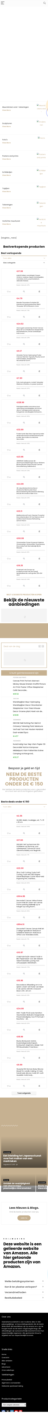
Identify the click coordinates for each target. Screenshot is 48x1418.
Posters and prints (19, 677)
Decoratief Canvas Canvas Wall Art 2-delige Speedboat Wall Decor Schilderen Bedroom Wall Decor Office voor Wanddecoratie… (30, 932)
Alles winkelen (7, 1361)
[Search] (44, 3)
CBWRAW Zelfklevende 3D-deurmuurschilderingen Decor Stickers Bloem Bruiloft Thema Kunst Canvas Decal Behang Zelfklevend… (31, 463)
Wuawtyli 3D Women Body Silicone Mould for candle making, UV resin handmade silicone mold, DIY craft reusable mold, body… (30, 1072)
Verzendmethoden (15, 1292)
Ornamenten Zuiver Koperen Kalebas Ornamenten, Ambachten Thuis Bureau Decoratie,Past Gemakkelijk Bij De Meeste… (31, 545)
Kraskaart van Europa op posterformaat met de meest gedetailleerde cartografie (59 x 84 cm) (29, 572)
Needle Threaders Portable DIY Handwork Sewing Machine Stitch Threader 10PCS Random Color (29, 304)
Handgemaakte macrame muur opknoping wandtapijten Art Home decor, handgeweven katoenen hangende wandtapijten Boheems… (30, 409)
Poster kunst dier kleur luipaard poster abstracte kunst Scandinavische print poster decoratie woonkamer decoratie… (30, 436)
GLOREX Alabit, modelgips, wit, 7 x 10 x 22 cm (30, 821)
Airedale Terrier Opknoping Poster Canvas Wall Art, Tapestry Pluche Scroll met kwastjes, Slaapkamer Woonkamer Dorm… (31, 358)
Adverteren (6, 1367)
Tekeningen (16, 720)
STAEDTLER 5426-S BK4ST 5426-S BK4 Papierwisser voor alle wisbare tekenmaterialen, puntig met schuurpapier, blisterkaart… (30, 960)
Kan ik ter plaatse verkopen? (21, 1286)
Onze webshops (8, 1370)
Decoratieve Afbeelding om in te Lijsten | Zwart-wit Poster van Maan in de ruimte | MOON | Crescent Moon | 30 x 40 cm (30, 988)
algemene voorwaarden (11, 1383)
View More (6, 110)
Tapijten (16, 699)
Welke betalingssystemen (19, 1281)
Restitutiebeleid (13, 1297)
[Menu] (2, 3)
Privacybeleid (7, 1380)
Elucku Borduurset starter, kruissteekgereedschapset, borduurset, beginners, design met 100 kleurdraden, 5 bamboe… (30, 1044)
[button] (24, 1281)
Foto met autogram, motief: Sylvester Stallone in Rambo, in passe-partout (30, 383)
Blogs (4, 1364)
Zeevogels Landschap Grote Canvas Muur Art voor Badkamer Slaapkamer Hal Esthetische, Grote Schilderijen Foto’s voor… (30, 330)
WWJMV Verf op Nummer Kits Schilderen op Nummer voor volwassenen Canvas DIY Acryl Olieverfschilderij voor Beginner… (29, 847)
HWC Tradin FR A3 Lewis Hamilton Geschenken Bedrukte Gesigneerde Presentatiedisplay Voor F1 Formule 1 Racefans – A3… (30, 1016)
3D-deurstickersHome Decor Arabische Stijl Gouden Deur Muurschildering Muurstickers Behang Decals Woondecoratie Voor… (30, 491)
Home (4, 1354)
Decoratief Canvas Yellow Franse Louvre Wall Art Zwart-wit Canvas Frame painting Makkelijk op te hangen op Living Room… (29, 903)
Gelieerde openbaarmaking (12, 1386)
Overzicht (5, 1357)
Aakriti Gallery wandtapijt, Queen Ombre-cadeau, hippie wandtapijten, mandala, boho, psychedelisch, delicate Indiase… (30, 278)
